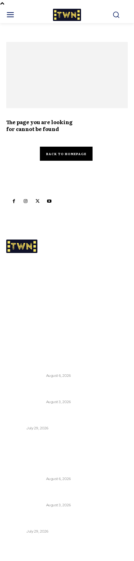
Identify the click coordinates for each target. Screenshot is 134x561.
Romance (15, 428)
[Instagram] (25, 201)
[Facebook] (13, 201)
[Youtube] (49, 201)
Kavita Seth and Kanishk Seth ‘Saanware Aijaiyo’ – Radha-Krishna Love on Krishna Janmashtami (62, 364)
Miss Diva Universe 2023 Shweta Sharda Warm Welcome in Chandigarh (57, 390)
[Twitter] (37, 201)
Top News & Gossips (25, 375)
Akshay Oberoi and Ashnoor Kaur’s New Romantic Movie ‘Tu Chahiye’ (61, 416)
